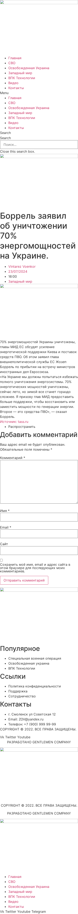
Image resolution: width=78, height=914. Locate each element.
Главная (14, 58)
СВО (11, 63)
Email (5, 527)
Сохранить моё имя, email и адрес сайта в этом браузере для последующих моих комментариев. (35, 568)
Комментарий (12, 457)
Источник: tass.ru (14, 422)
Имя (5, 510)
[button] (39, 92)
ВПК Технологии (21, 78)
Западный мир (20, 73)
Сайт (4, 544)
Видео (13, 83)
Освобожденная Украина (28, 68)
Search (5, 138)
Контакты (16, 88)
